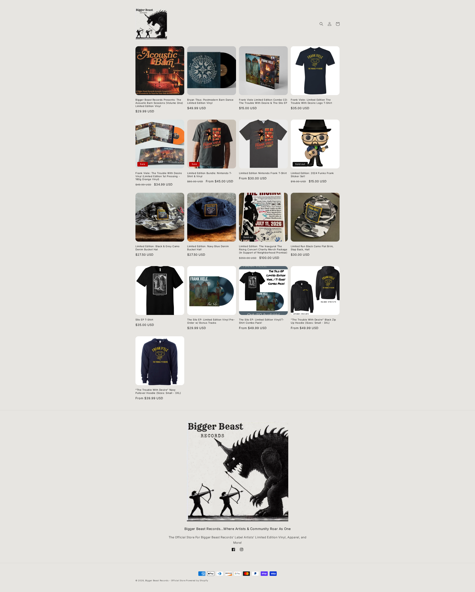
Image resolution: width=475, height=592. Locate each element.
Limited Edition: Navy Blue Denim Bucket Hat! (208, 248)
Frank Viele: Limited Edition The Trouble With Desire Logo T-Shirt (311, 101)
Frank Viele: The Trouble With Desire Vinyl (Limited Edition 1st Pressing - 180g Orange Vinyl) (158, 176)
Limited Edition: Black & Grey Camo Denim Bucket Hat (157, 248)
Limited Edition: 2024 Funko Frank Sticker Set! (312, 175)
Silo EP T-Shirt (144, 319)
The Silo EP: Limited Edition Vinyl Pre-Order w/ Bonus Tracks (211, 321)
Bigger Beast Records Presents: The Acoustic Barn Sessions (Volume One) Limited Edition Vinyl (159, 103)
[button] (321, 24)
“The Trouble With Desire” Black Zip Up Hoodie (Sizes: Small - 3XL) (313, 321)
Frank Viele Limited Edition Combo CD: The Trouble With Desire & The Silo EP (263, 101)
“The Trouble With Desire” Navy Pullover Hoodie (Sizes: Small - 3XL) (158, 391)
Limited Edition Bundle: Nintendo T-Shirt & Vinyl (209, 175)
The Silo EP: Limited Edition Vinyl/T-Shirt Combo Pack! (261, 321)
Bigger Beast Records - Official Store (165, 580)
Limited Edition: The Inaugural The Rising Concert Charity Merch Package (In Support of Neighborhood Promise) (263, 249)
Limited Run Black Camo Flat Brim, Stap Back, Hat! (312, 248)
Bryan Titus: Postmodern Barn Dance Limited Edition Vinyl (210, 101)
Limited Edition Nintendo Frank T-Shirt (263, 173)
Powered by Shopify (197, 580)
